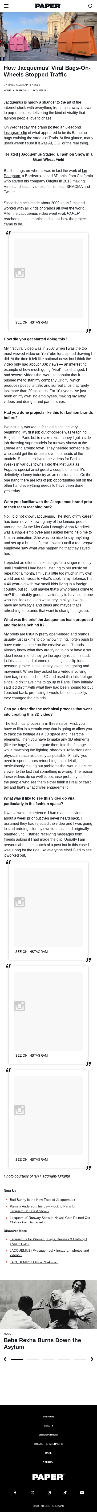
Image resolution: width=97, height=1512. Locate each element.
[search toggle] (90, 6)
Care (48, 1453)
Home (7, 90)
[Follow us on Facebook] (15, 1492)
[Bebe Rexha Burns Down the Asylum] (48, 1304)
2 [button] (48, 1359)
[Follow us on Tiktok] (65, 1492)
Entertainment (48, 1434)
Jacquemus (13, 102)
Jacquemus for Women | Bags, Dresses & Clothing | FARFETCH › (48, 1241)
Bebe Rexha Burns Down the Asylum (42, 1343)
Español (48, 1462)
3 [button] (64, 1359)
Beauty (48, 1425)
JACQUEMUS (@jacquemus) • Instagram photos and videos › (49, 1253)
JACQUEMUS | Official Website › (34, 1262)
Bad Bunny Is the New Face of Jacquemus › (42, 1200)
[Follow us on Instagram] (48, 1492)
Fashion (21, 90)
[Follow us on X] (32, 1492)
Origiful (52, 181)
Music (7, 1333)
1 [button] (33, 1359)
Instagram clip (15, 133)
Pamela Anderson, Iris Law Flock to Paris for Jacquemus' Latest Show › (43, 1208)
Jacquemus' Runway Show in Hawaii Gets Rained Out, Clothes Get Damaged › (50, 1220)
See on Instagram (31, 322)
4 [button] (80, 1359)
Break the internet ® (48, 1444)
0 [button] (17, 1359)
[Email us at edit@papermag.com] (82, 1492)
